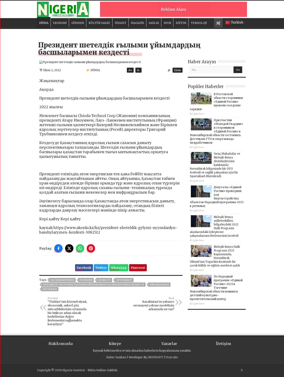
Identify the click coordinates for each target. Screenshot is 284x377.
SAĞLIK (154, 23)
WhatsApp (119, 268)
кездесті (104, 280)
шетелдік (50, 289)
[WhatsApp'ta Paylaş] (80, 248)
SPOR (167, 23)
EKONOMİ (60, 23)
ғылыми (86, 280)
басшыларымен (62, 280)
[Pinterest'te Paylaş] (91, 248)
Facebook (84, 268)
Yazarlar (169, 343)
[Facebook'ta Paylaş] (58, 248)
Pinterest (138, 268)
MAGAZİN (137, 23)
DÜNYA (43, 23)
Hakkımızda (60, 343)
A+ (130, 70)
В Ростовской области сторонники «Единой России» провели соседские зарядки (216, 101)
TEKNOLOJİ (199, 23)
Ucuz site (172, 357)
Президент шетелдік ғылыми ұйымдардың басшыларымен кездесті (93, 284)
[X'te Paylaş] (69, 248)
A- (138, 70)
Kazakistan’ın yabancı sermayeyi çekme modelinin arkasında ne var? (153, 304)
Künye (115, 343)
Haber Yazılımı (116, 357)
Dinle (177, 70)
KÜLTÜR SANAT (99, 23)
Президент (124, 280)
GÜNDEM (77, 23)
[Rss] (241, 370)
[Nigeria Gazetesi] (63, 8)
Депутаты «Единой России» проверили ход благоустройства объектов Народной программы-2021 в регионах (216, 196)
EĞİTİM (181, 23)
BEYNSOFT (155, 357)
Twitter (101, 268)
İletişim (223, 343)
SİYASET (120, 23)
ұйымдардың (159, 284)
